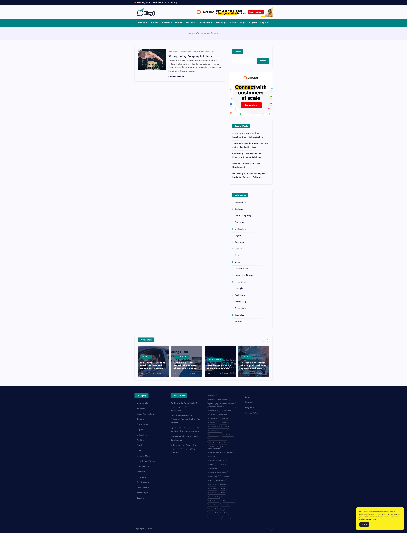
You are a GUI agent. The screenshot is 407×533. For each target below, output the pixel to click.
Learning (226, 476)
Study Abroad (214, 501)
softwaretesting (214, 497)
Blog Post (264, 23)
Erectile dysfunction (216, 452)
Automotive (213, 419)
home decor (213, 476)
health (222, 464)
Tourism (233, 23)
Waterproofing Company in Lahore (190, 56)
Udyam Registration (216, 509)
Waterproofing (173, 51)
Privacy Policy (251, 413)
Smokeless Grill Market (217, 493)
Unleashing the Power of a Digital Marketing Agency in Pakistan (220, 366)
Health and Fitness (244, 275)
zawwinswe (226, 517)
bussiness (224, 423)
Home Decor (241, 282)
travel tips (225, 505)
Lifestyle (239, 289)
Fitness (211, 464)
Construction (213, 435)
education (223, 443)
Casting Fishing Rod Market (219, 427)
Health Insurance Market (217, 472)
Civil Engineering (215, 431)
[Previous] (263, 339)
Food (237, 256)
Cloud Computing (243, 216)
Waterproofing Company (189, 51)
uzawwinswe (213, 517)
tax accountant (229, 501)
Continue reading (176, 76)
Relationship (206, 23)
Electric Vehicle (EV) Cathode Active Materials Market (221, 447)
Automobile (141, 23)
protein (223, 485)
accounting (227, 410)
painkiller (212, 485)
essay (230, 452)
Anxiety (212, 414)
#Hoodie (212, 395)
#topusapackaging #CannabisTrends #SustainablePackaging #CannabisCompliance (221, 405)
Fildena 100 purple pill (217, 460)
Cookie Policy (371, 519)
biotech (225, 419)
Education (167, 23)
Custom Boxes (228, 435)
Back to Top (266, 529)
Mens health (221, 481)
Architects (223, 414)
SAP (223, 489)
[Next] (267, 339)
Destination (240, 229)
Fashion (178, 23)
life (210, 481)
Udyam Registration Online (218, 513)
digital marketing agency (218, 439)
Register (253, 23)
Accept (364, 524)
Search (237, 52)
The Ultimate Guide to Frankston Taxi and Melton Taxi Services (185, 419)
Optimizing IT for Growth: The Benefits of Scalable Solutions (152, 366)
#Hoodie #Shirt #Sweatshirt (218, 399)
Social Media (241, 308)
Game (237, 262)
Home (190, 33)
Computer (239, 222)
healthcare (213, 468)
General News (241, 269)
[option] (153, 361)
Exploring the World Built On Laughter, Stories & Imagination (184, 406)
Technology (220, 23)
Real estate (191, 23)
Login (243, 23)
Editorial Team (145, 374)
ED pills (212, 443)
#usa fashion (213, 410)
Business (155, 23)
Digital (238, 236)
